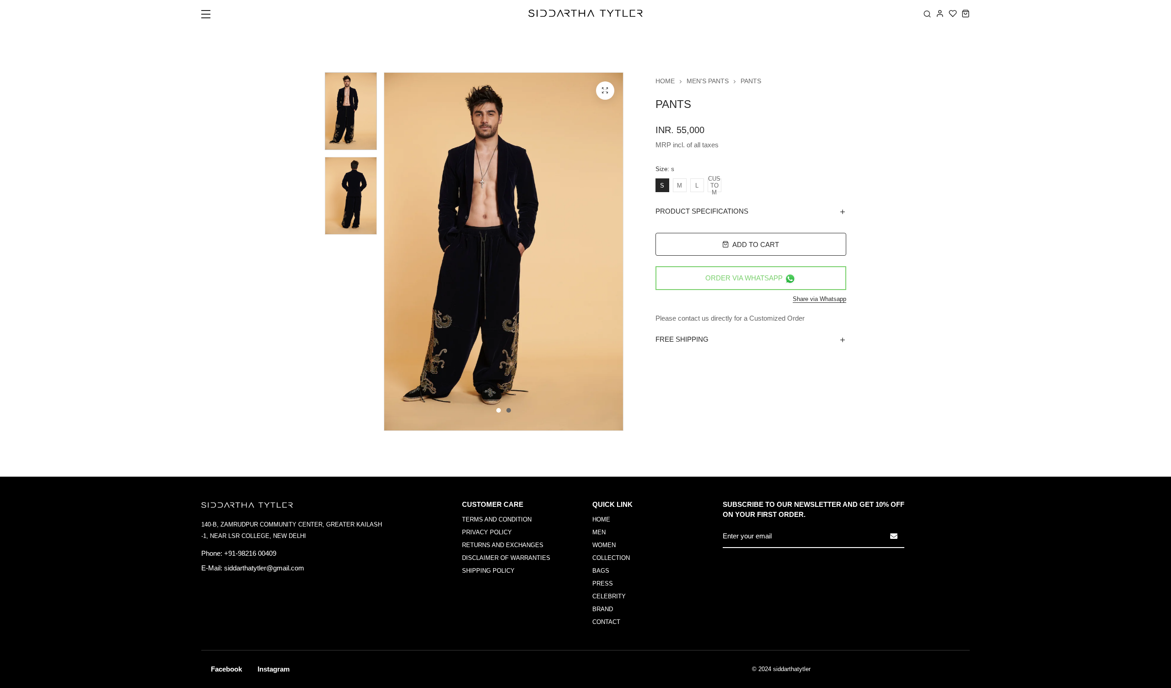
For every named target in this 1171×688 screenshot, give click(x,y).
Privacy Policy (487, 532)
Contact (606, 621)
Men (599, 532)
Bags (600, 570)
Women (604, 545)
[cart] (966, 13)
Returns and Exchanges (502, 545)
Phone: (211, 553)
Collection (611, 557)
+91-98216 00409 (250, 553)
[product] (605, 90)
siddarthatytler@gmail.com (264, 568)
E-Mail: (211, 568)
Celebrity (609, 596)
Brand (602, 609)
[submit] (893, 536)
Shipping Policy (488, 570)
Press (602, 583)
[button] (211, 17)
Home (665, 81)
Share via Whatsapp (819, 299)
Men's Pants (708, 81)
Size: (664, 169)
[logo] (585, 13)
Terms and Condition (497, 519)
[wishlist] (953, 13)
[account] (940, 13)
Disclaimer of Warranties (506, 557)
